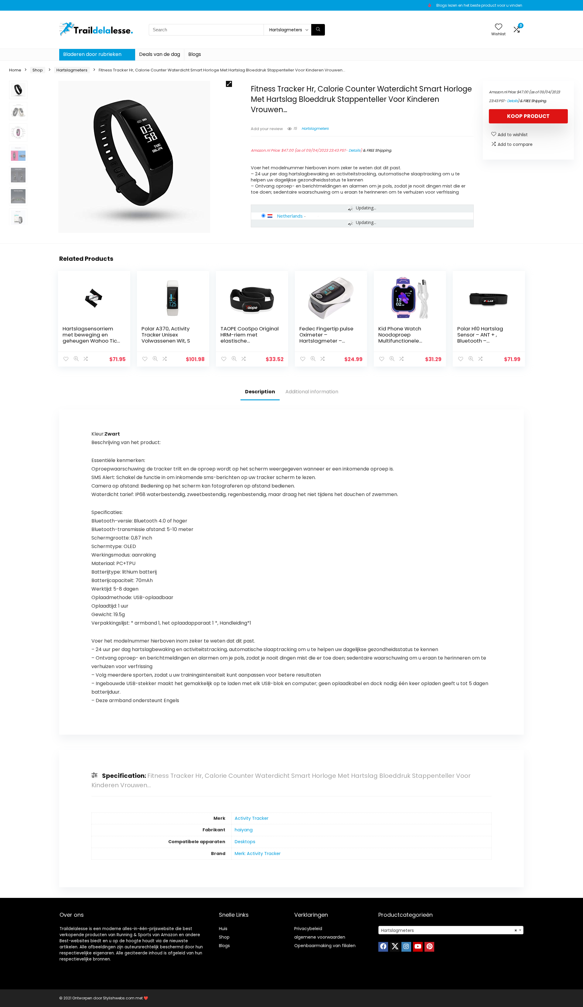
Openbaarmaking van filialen (325, 946)
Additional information (311, 391)
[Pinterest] (429, 947)
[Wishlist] (498, 27)
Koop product (528, 116)
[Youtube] (418, 947)
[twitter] (395, 947)
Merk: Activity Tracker (258, 853)
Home (15, 70)
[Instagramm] (406, 947)
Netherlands (290, 216)
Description (260, 391)
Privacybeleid (308, 929)
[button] (229, 84)
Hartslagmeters (71, 70)
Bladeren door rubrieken (92, 54)
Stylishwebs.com (119, 998)
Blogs (194, 54)
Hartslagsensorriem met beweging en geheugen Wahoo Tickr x (92, 337)
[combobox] (450, 930)
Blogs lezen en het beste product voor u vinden (479, 5)
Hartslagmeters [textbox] (449, 930)
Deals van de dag (159, 54)
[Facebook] (383, 947)
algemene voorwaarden (319, 937)
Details (354, 150)
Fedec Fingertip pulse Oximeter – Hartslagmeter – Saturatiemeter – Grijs (327, 337)
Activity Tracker (251, 818)
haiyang (244, 830)
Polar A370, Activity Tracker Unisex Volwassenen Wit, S (165, 334)
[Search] (318, 30)
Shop (37, 70)
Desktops (245, 842)
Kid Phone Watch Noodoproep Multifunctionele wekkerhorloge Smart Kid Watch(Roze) (405, 341)
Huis (223, 929)
